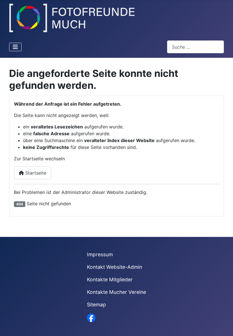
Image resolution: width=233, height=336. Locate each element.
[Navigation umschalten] (15, 47)
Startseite (35, 173)
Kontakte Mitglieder (110, 279)
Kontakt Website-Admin (114, 267)
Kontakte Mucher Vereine (116, 292)
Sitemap (96, 305)
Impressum (100, 254)
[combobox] (195, 46)
